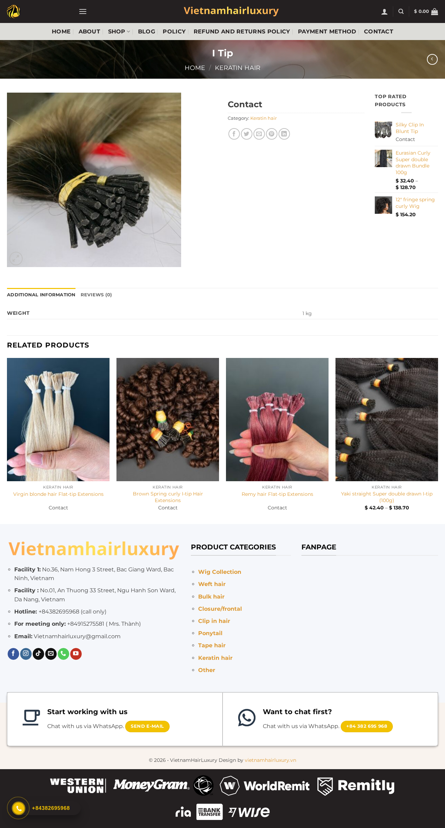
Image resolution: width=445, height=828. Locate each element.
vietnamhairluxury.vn (270, 760)
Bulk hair (211, 596)
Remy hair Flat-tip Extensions (277, 494)
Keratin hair (237, 68)
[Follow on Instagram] (26, 654)
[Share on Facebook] (234, 134)
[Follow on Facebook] (13, 654)
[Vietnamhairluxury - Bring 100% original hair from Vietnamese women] (37, 11)
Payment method (327, 31)
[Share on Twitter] (246, 134)
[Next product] (432, 59)
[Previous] (7, 440)
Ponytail (210, 633)
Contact (378, 31)
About (89, 31)
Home (61, 31)
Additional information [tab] (41, 294)
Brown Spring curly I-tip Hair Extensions (168, 497)
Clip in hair (214, 621)
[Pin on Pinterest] (271, 134)
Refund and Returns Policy (242, 31)
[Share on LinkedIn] (284, 134)
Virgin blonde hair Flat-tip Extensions (58, 494)
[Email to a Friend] (259, 134)
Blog (146, 31)
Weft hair (212, 584)
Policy (174, 31)
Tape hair (212, 645)
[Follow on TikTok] (38, 654)
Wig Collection (219, 572)
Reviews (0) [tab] (96, 294)
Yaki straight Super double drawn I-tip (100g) (386, 497)
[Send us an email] (51, 654)
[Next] (437, 440)
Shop (117, 31)
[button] (83, 11)
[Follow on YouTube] (76, 654)
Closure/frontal (220, 609)
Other (206, 670)
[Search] (401, 11)
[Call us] (63, 654)
